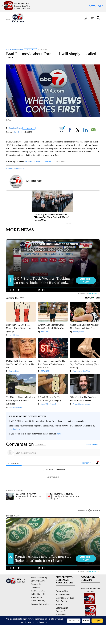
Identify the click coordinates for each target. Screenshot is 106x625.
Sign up (95, 444)
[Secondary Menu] (9, 18)
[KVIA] (21, 18)
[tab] (14, 463)
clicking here (14, 429)
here (59, 434)
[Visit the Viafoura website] (94, 510)
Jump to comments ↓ (15, 168)
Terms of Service (38, 577)
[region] (53, 477)
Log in (88, 444)
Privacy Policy (37, 581)
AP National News (32, 161)
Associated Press (15, 128)
